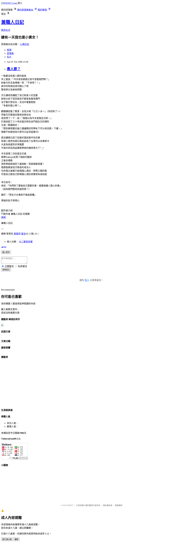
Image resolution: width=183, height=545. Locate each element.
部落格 (10, 53)
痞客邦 (17, 233)
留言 (23, 233)
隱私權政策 (107, 505)
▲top (3, 246)
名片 (9, 57)
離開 (16, 539)
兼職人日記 (12, 22)
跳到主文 (5, 30)
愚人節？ (14, 69)
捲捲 (3, 217)
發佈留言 (6, 270)
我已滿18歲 (7, 539)
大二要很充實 (26, 241)
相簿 (9, 50)
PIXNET (70, 505)
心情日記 (24, 44)
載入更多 (6, 252)
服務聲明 (118, 505)
